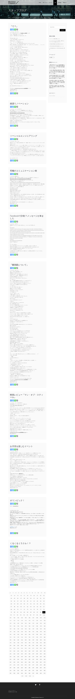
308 (37, 673)
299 (41, 670)
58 (14, 606)
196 (29, 642)
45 (43, 601)
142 (14, 628)
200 (44, 642)
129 (41, 623)
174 (22, 637)
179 (41, 637)
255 (25, 659)
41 (30, 601)
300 (44, 670)
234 (22, 653)
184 (22, 640)
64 (34, 606)
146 (29, 628)
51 (27, 603)
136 (29, 626)
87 (37, 612)
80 (14, 612)
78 (43, 609)
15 (17, 595)
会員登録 (59, 2)
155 (25, 631)
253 (18, 659)
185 (25, 640)
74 (30, 609)
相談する (64, 2)
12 (44, 592)
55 (40, 603)
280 (44, 664)
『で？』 (14, 26)
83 (24, 612)
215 (25, 648)
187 (33, 640)
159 (41, 631)
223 (18, 651)
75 (34, 609)
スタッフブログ (52, 95)
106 (29, 617)
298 (37, 670)
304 (22, 673)
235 (25, 653)
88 (40, 612)
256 (29, 659)
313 (30, 676)
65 (37, 606)
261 (10, 662)
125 (25, 623)
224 (22, 651)
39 (24, 601)
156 (29, 631)
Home (40, 2)
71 (21, 609)
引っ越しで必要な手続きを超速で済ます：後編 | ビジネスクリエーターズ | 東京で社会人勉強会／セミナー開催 (56, 72)
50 (24, 603)
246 (29, 656)
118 (37, 620)
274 (22, 664)
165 (25, 634)
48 (17, 603)
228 (37, 651)
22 (40, 595)
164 (22, 634)
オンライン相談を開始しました (55, 38)
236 (29, 653)
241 (10, 656)
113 (18, 620)
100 (44, 615)
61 (24, 606)
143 (18, 628)
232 (14, 653)
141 (10, 628)
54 (37, 603)
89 (43, 612)
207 (33, 645)
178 (37, 637)
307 (33, 673)
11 (41, 592)
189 (41, 640)
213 (18, 648)
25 (14, 598)
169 (41, 634)
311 (22, 676)
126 (29, 623)
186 (29, 640)
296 (29, 670)
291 (10, 670)
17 (24, 595)
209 (41, 645)
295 (25, 670)
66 (40, 606)
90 (10, 615)
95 (27, 615)
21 (37, 595)
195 (25, 642)
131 (10, 626)
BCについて (45, 2)
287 (33, 667)
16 (21, 595)
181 (10, 640)
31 (34, 598)
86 (34, 612)
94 (24, 615)
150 (44, 628)
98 (37, 615)
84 (27, 612)
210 (44, 645)
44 (40, 601)
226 (29, 651)
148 (37, 628)
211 (10, 648)
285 (25, 667)
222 (14, 651)
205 (25, 645)
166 (29, 634)
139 (41, 626)
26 (17, 598)
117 (33, 620)
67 (43, 606)
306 (29, 673)
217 (33, 648)
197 (33, 642)
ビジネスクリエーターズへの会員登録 (21, 88)
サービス (50, 2)
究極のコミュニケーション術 (23, 171)
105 (25, 617)
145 (25, 628)
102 (14, 617)
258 (37, 659)
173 (18, 637)
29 (27, 598)
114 (22, 620)
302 (14, 673)
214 (22, 648)
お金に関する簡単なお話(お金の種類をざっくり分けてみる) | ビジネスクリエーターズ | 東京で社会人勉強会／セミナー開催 (57, 77)
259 (41, 659)
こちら (26, 482)
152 (14, 631)
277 (33, 664)
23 (43, 595)
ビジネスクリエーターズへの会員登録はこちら (18, 432)
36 (14, 601)
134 (22, 626)
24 (11, 598)
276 (29, 664)
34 (43, 598)
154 (22, 631)
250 (44, 656)
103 (18, 617)
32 (37, 598)
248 (37, 656)
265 (25, 662)
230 (44, 651)
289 (41, 667)
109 (41, 617)
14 (14, 595)
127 (33, 623)
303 (18, 673)
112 (14, 620)
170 (44, 634)
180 (44, 637)
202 (14, 645)
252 (14, 659)
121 (10, 623)
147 (33, 628)
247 (33, 656)
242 (14, 656)
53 (34, 603)
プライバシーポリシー (12, 690)
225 (25, 651)
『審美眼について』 (19, 265)
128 (37, 623)
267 (33, 662)
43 (37, 601)
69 (14, 609)
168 (37, 634)
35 (11, 601)
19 (30, 595)
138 (37, 626)
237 (33, 653)
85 (30, 612)
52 (30, 603)
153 (18, 631)
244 (22, 656)
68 (11, 609)
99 (40, 615)
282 (14, 667)
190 (44, 640)
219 (41, 648)
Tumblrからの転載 (24, 33)
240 (44, 653)
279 (41, 664)
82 (21, 612)
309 (41, 673)
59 (17, 606)
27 (21, 598)
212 (14, 648)
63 (30, 606)
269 (41, 662)
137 (33, 626)
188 (37, 640)
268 (37, 662)
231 (10, 653)
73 (27, 609)
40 (27, 601)
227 (33, 651)
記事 (55, 2)
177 (33, 637)
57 (11, 606)
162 (14, 634)
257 (33, 659)
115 (25, 620)
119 (41, 620)
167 (33, 634)
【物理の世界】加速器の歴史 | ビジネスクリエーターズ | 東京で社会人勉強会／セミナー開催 (57, 67)
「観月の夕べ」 (21, 473)
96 (30, 615)
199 (41, 642)
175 (25, 637)
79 (11, 612)
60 (21, 606)
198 (37, 642)
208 (37, 645)
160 (44, 631)
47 (14, 603)
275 (25, 664)
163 (18, 634)
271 (10, 664)
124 (22, 623)
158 (37, 631)
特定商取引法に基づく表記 (12, 691)
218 (37, 648)
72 (24, 609)
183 (18, 640)
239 (41, 653)
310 (44, 673)
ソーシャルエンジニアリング (23, 136)
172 (14, 637)
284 (22, 667)
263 (18, 662)
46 (11, 603)
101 (10, 617)
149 (41, 628)
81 (17, 612)
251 (10, 659)
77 (40, 609)
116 (29, 620)
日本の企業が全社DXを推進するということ (57, 46)
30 (30, 598)
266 (29, 662)
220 (44, 648)
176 (29, 637)
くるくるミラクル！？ (20, 543)
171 (10, 637)
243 (18, 656)
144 (22, 628)
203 (18, 645)
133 (18, 626)
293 (18, 670)
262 (14, 662)
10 (38, 592)
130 (44, 623)
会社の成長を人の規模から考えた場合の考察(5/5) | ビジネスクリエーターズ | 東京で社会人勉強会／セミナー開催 (57, 82)
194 (22, 642)
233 (18, 653)
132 (14, 626)
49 (21, 603)
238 (37, 653)
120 (44, 620)
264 (22, 662)
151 (10, 631)
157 (33, 631)
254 (22, 659)
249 (41, 656)
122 (14, 623)
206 (29, 645)
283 (18, 667)
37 (17, 601)
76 (37, 609)
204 (22, 645)
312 (26, 676)
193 (18, 642)
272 (14, 664)
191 (10, 642)
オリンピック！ (17, 500)
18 (27, 595)
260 (44, 659)
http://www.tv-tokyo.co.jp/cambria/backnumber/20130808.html (20, 178)
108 (37, 617)
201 (10, 645)
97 (33, 615)
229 (41, 651)
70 (17, 609)
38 (21, 601)
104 (22, 617)
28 (24, 598)
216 (29, 648)
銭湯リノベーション (19, 103)
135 (25, 626)
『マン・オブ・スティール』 (17, 405)
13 (11, 595)
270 (44, 662)
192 (14, 642)
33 (40, 598)
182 (14, 640)
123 (18, 623)
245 (25, 656)
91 (14, 615)
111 (10, 620)
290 (44, 667)
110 (44, 617)
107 (33, 617)
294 (22, 670)
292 (14, 670)
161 (10, 634)
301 (10, 673)
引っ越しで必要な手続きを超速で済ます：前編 (56, 70)
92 (17, 615)
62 (27, 606)
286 (29, 667)
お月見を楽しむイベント (21, 446)
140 (44, 626)
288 (37, 667)
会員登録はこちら (13, 526)
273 (18, 664)
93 (20, 615)
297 (33, 670)
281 (10, 667)
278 (37, 664)
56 (43, 603)
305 (25, 673)
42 (34, 601)
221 (10, 651)
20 (34, 595)
